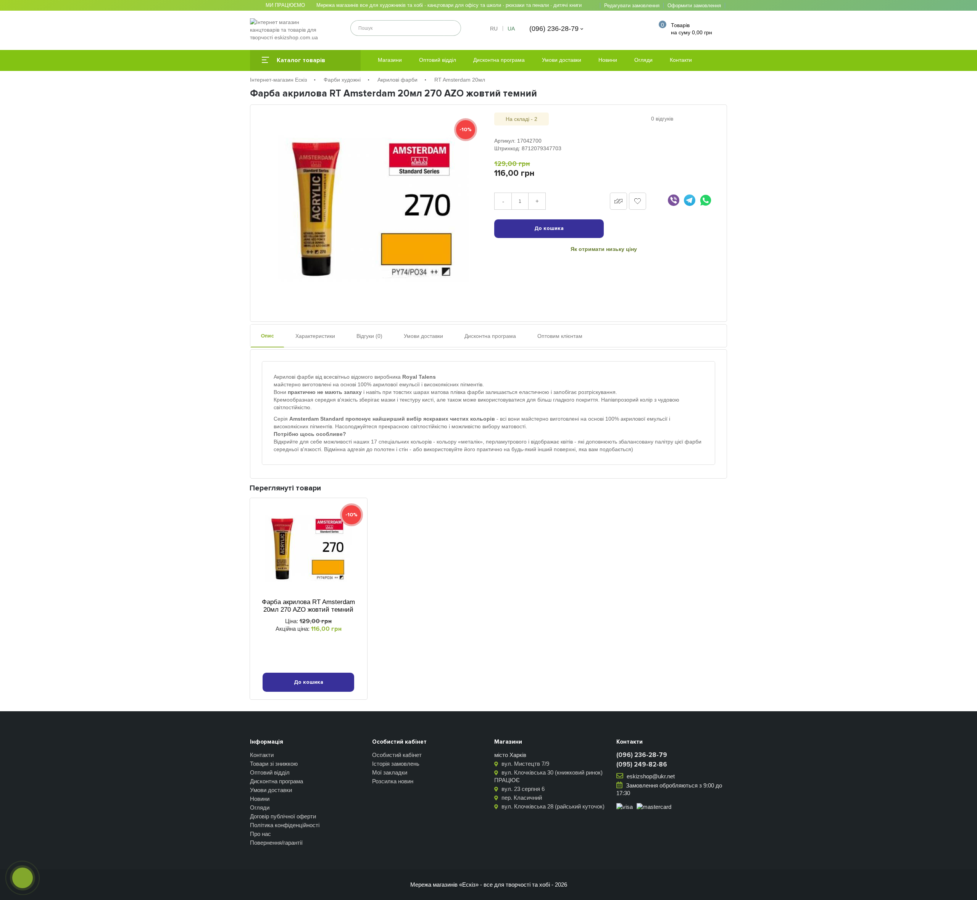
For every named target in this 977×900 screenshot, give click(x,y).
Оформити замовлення (694, 5)
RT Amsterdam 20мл (459, 80)
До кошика (549, 228)
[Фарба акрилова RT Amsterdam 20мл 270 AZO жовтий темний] (373, 209)
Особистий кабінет (397, 755)
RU (494, 29)
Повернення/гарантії (276, 842)
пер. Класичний (521, 797)
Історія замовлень (395, 763)
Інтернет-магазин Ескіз (278, 80)
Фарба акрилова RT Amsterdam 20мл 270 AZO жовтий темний (308, 605)
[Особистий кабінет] (640, 28)
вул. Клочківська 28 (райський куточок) (552, 806)
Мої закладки (389, 772)
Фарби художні (342, 80)
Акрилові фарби (397, 80)
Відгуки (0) (369, 336)
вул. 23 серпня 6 (522, 789)
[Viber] (673, 200)
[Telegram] (689, 200)
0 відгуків (662, 119)
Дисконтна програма (499, 60)
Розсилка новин (392, 781)
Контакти (681, 60)
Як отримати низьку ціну (604, 249)
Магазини (390, 60)
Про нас (260, 834)
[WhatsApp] (705, 200)
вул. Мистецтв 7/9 (524, 763)
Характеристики (315, 336)
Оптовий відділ (437, 60)
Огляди (643, 60)
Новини (607, 60)
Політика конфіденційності (284, 825)
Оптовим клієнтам (559, 336)
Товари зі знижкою (274, 763)
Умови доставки (561, 60)
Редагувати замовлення (631, 5)
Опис (267, 336)
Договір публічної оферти (283, 816)
